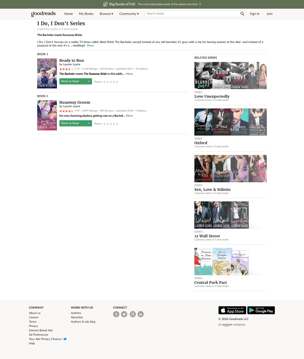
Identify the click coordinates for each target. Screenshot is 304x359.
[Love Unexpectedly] (230, 75)
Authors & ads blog (83, 321)
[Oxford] (230, 122)
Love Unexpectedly (211, 96)
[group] (110, 81)
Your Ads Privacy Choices (45, 339)
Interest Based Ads (41, 330)
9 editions (141, 110)
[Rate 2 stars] (107, 81)
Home (68, 13)
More (90, 45)
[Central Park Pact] (230, 261)
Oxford (200, 142)
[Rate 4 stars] (113, 81)
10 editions (142, 69)
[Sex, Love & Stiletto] (230, 168)
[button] (106, 14)
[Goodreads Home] (43, 14)
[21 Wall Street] (230, 214)
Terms (32, 321)
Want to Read (70, 81)
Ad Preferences (38, 334)
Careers (33, 317)
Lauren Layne (71, 64)
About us (35, 313)
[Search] (242, 14)
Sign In (255, 13)
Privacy (33, 326)
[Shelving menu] (89, 81)
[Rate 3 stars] (110, 81)
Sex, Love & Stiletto (212, 189)
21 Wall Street (207, 236)
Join (270, 13)
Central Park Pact (210, 282)
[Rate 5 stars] (116, 81)
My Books (86, 13)
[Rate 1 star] (104, 81)
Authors (76, 313)
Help (32, 343)
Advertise (77, 317)
